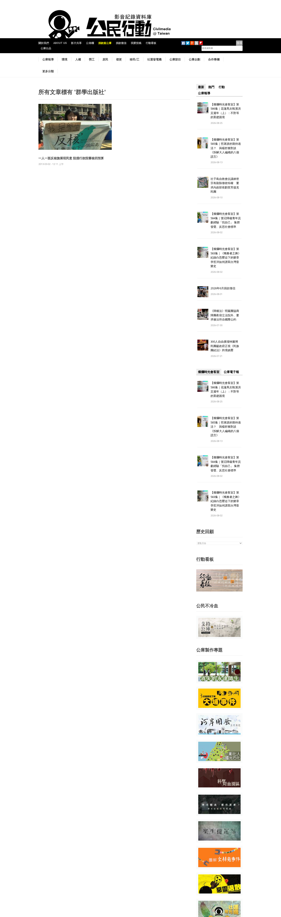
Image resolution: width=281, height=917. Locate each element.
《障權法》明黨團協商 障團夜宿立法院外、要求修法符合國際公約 (226, 315)
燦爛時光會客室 (209, 372)
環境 (64, 59)
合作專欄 (214, 59)
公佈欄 (90, 43)
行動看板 (151, 43)
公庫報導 (48, 59)
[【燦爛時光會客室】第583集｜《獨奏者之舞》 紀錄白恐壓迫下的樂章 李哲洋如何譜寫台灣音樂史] (202, 252)
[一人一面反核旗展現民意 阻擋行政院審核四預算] (75, 126)
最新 (201, 87)
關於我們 (43, 43)
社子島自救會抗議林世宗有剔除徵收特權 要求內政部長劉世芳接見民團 (225, 185)
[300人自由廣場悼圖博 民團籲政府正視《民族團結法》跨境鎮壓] (202, 345)
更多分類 (48, 71)
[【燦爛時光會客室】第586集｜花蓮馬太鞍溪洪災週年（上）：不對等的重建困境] (202, 107)
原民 (105, 59)
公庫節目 (175, 59)
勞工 (92, 59)
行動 (222, 87)
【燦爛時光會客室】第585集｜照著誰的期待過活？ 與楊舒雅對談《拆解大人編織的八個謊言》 (226, 148)
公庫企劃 (194, 59)
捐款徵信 (121, 43)
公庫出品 (46, 48)
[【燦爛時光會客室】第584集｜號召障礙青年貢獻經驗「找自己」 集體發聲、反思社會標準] (202, 217)
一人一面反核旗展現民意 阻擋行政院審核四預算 (71, 158)
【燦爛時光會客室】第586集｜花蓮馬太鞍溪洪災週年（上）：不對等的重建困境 (226, 110)
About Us (60, 43)
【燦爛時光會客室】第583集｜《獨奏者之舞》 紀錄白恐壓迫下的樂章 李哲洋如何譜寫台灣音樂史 (226, 257)
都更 (119, 59)
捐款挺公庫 (105, 43)
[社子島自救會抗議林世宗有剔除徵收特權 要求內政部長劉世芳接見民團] (202, 182)
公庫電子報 (231, 372)
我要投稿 (136, 43)
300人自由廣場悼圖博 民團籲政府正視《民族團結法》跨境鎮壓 (226, 346)
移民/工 (134, 59)
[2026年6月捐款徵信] (202, 291)
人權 (78, 59)
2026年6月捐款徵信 (223, 288)
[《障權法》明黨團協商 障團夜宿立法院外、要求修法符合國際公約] (202, 314)
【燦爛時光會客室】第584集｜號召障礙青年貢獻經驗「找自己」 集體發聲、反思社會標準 (226, 220)
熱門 (211, 87)
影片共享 (76, 43)
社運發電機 (154, 59)
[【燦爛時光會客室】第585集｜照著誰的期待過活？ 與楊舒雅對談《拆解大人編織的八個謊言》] (202, 142)
